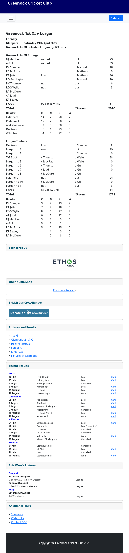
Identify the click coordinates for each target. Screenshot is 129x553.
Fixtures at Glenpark (24, 356)
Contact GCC (19, 522)
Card (113, 376)
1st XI (14, 335)
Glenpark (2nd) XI (22, 339)
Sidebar (116, 18)
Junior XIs (17, 352)
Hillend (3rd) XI (20, 343)
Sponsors (17, 514)
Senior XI (16, 347)
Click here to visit (64, 290)
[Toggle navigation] (10, 18)
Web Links (17, 518)
